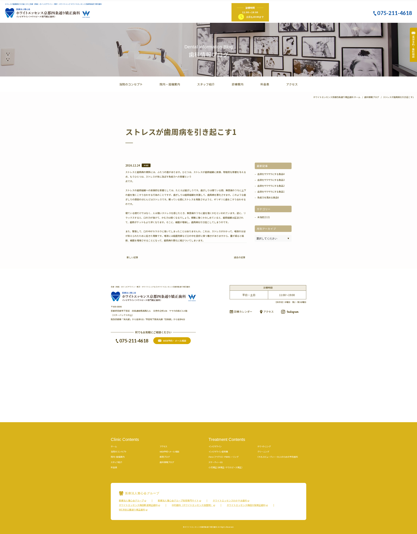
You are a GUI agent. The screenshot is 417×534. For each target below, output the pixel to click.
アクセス (292, 84)
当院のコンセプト (131, 84)
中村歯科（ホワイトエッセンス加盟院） (192, 505)
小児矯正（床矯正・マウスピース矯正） (225, 467)
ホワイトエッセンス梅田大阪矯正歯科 (246, 505)
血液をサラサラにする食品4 (271, 174)
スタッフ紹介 (206, 84)
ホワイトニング (264, 446)
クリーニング (263, 451)
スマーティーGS (215, 462)
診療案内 (238, 84)
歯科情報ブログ (167, 462)
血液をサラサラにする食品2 (271, 185)
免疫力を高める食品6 (268, 197)
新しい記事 (132, 257)
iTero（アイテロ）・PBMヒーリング (223, 456)
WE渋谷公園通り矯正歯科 (132, 509)
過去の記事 (239, 257)
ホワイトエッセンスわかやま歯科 (230, 500)
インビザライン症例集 (218, 451)
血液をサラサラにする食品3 (271, 179)
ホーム (114, 446)
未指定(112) (263, 217)
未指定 (146, 165)
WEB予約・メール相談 (169, 451)
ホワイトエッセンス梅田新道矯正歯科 (138, 505)
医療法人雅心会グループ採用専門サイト (178, 500)
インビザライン (215, 446)
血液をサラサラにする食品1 (271, 191)
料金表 (264, 84)
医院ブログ (165, 456)
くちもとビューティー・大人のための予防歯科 (277, 456)
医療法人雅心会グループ (131, 500)
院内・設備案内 (170, 84)
